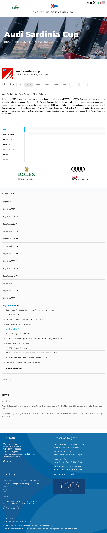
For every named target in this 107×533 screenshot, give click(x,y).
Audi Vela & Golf (12, 315)
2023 (5, 489)
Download (11, 508)
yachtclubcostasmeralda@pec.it (21, 454)
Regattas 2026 (9, 202)
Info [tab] (5, 129)
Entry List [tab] (8, 139)
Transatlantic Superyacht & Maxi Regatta (23, 362)
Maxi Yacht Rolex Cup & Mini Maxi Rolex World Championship (31, 353)
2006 (56, 85)
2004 (65, 85)
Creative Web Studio (22, 521)
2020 (5, 496)
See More (7, 379)
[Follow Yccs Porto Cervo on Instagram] (88, 2)
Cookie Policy (17, 518)
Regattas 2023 (9, 224)
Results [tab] (6, 144)
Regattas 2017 (9, 268)
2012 (29, 85)
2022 (5, 491)
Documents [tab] (8, 134)
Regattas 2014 (9, 291)
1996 (84, 85)
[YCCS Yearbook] (69, 486)
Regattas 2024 (9, 216)
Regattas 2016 (9, 276)
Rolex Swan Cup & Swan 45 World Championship (26, 358)
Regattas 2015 (9, 283)
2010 (38, 85)
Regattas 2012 (9, 305)
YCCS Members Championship (19, 348)
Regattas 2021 (9, 239)
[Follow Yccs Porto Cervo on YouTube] (91, 2)
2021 (5, 494)
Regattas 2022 (9, 231)
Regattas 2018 (9, 261)
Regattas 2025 (9, 209)
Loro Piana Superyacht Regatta (19, 324)
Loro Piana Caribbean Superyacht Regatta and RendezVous (31, 310)
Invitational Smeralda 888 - (17, 343)
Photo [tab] (6, 154)
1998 (74, 85)
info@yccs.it (14, 451)
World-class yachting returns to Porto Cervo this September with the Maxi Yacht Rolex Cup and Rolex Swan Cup (52, 406)
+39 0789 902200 (14, 449)
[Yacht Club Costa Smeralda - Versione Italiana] (99, 2)
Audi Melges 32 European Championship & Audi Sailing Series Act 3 (34, 339)
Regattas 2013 (9, 298)
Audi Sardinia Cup (13, 329)
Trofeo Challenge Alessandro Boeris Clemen (24, 320)
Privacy (6, 518)
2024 (5, 486)
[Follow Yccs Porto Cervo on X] (94, 2)
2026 (20, 85)
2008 (47, 85)
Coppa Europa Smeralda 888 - (19, 334)
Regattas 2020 (9, 246)
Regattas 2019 (9, 253)
